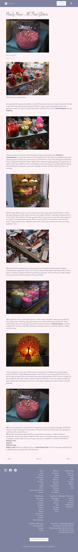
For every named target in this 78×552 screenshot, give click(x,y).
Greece (56, 503)
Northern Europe (39, 497)
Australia (56, 526)
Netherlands (69, 505)
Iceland (41, 501)
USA (72, 488)
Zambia (56, 490)
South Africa (55, 486)
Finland (41, 507)
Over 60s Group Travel (66, 532)
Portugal (56, 507)
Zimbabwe (55, 492)
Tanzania (56, 488)
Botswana (55, 473)
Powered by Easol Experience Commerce (39, 546)
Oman (41, 488)
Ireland (41, 509)
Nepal (41, 486)
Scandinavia (39, 513)
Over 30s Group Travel (66, 526)
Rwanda (56, 484)
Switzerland (70, 507)
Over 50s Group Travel (66, 530)
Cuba (72, 479)
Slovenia (56, 509)
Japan (41, 479)
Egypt (57, 475)
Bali (42, 484)
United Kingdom (38, 520)
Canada (71, 475)
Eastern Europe (36, 524)
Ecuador (71, 482)
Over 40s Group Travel (66, 528)
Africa (56, 471)
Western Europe (66, 496)
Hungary (40, 528)
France (71, 500)
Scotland (40, 516)
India (41, 473)
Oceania (55, 524)
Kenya (57, 477)
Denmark (40, 503)
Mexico (71, 484)
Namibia (56, 482)
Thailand (40, 482)
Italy (57, 505)
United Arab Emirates (36, 490)
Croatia (56, 501)
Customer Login (61, 3)
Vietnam (40, 492)
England (40, 505)
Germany (71, 502)
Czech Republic (38, 526)
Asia (41, 471)
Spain (57, 511)
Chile (72, 477)
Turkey (41, 530)
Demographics (67, 524)
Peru (72, 486)
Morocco (56, 479)
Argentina (70, 473)
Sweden (40, 518)
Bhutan (41, 475)
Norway (41, 511)
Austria (71, 498)
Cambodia (40, 477)
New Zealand (54, 528)
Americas (69, 471)
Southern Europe (54, 497)
